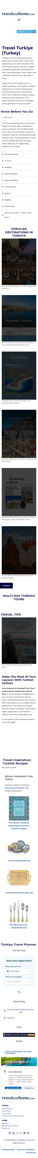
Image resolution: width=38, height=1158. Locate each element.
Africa (27, 694)
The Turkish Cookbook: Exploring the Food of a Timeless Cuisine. (19, 826)
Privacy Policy (8, 1149)
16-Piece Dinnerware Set (19, 860)
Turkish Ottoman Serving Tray (19, 892)
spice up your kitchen (15, 788)
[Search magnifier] (34, 31)
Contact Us (31, 1152)
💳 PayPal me (28, 1088)
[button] (19, 19)
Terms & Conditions (26, 1149)
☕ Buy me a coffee (13, 1088)
